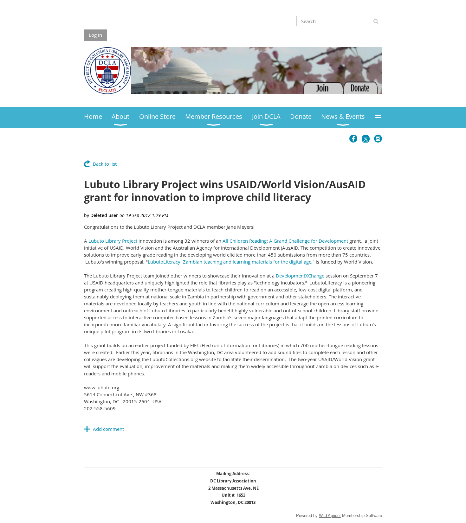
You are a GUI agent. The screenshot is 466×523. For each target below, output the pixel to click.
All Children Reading (245, 241)
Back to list (105, 164)
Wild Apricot (330, 515)
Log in (95, 35)
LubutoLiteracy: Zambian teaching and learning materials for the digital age (229, 261)
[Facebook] (353, 139)
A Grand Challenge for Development (308, 241)
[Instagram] (378, 139)
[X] (366, 139)
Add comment (108, 429)
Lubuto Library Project (112, 241)
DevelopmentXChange (300, 275)
